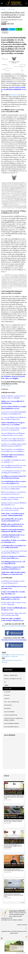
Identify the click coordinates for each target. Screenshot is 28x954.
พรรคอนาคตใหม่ (12, 660)
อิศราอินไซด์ (7, 708)
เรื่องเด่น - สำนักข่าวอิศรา (12, 656)
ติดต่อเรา (19, 925)
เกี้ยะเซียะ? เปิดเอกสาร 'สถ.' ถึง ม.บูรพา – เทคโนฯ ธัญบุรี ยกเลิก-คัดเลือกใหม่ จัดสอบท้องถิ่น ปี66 (13, 895)
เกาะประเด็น (7, 692)
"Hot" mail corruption (11, 702)
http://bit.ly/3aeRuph (6, 385)
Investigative (12, 655)
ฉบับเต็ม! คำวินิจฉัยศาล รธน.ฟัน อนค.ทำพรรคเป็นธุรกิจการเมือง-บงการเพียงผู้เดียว (13, 376)
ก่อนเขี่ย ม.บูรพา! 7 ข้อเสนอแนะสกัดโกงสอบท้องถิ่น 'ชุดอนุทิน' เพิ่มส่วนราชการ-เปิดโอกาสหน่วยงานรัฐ (14, 797)
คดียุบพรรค (5, 660)
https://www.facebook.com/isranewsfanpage (14, 640)
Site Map (24, 925)
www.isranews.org (14, 94)
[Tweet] (11, 29)
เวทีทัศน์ (6, 685)
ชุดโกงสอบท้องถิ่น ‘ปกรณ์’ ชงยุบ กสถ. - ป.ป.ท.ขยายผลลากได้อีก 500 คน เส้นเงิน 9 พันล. (14, 870)
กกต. (18, 660)
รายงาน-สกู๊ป (11, 9)
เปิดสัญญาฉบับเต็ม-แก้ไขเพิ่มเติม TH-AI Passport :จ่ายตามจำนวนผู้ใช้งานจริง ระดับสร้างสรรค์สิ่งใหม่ (13, 846)
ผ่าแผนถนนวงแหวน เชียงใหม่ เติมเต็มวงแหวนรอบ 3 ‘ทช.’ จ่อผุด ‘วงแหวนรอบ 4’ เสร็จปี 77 (13, 821)
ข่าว (5, 682)
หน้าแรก (3, 9)
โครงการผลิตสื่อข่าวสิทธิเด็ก (11, 723)
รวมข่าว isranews (9, 712)
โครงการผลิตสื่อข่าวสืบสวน (11, 727)
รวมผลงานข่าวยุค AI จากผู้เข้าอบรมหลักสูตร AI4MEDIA (13, 719)
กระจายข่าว (7, 695)
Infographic (8, 705)
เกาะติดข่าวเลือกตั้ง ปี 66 (10, 715)
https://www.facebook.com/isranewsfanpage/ (14, 625)
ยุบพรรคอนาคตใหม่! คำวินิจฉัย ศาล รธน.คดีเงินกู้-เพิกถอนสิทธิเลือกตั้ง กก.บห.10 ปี (13, 89)
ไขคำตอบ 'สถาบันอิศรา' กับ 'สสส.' (13, 679)
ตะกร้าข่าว (6, 698)
